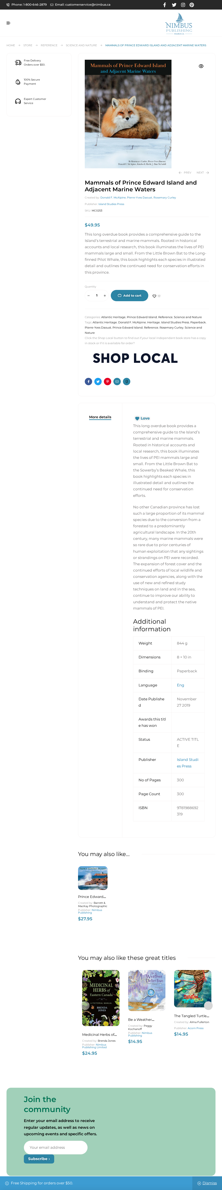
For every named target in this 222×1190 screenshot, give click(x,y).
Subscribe (38, 1159)
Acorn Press (196, 1028)
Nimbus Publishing (90, 911)
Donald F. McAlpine (113, 197)
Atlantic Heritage (113, 317)
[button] (201, 66)
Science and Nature (81, 45)
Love (145, 418)
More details (100, 417)
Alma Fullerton (199, 1022)
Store (27, 45)
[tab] (100, 417)
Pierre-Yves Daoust (139, 197)
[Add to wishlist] (156, 296)
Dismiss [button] (209, 1183)
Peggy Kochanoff (140, 1027)
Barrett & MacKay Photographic (92, 904)
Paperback (198, 322)
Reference (49, 45)
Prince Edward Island (142, 317)
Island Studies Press (111, 204)
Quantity (90, 286)
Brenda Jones (107, 1040)
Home (11, 45)
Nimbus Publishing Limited (94, 1046)
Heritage (153, 322)
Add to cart (132, 296)
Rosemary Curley (164, 197)
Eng (180, 685)
